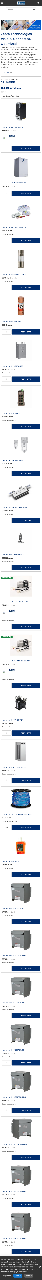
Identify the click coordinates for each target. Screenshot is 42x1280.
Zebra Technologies (11, 79)
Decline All (28, 1276)
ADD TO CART (26, 148)
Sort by (3, 92)
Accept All (17, 1276)
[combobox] (21, 96)
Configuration (6, 1276)
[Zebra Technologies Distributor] (21, 3)
